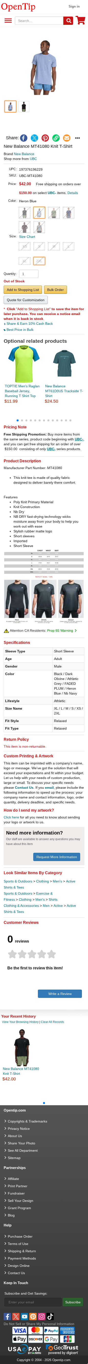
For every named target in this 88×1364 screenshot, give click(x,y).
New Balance (24, 154)
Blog (11, 1215)
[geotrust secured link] (62, 1349)
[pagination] (44, 420)
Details (72, 193)
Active (58, 906)
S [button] (39, 246)
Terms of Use (18, 1244)
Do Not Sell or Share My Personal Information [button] (39, 1324)
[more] (77, 138)
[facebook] (23, 138)
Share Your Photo (21, 1143)
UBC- (79, 439)
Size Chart (27, 237)
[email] (66, 138)
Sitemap (14, 1158)
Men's (57, 881)
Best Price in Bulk (19, 330)
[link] (56, 138)
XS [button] (24, 246)
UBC (33, 159)
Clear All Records (52, 1022)
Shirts (53, 899)
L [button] (69, 246)
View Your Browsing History (20, 1022)
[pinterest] (45, 138)
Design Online (19, 1266)
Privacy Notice (19, 1129)
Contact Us (24, 787)
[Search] (68, 21)
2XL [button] (39, 261)
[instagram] (41, 1316)
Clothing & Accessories (21, 906)
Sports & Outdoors (18, 881)
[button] (44, 66)
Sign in (74, 6)
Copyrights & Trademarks (27, 1121)
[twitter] (34, 138)
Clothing (42, 881)
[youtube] (24, 1316)
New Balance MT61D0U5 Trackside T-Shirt (64, 391)
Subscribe (73, 1302)
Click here (11, 817)
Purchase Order (20, 1236)
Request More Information (56, 857)
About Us (15, 1136)
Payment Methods (22, 1258)
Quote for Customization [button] (25, 300)
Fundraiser (16, 1193)
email (49, 787)
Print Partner (17, 1186)
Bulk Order (55, 290)
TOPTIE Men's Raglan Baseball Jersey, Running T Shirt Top (22, 391)
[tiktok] (50, 1316)
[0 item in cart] (80, 21)
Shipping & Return (22, 1251)
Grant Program (19, 1208)
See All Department (7, 21)
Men (46, 906)
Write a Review (60, 994)
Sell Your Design (20, 1201)
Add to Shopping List (23, 290)
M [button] (54, 246)
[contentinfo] (18, 7)
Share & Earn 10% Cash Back (29, 323)
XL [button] (24, 261)
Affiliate (13, 1179)
